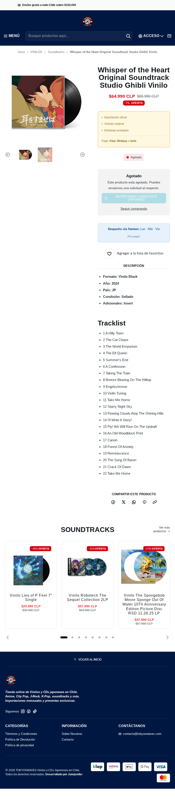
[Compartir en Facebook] (113, 502)
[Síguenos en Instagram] (23, 711)
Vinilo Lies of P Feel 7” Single (31, 597)
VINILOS (36, 52)
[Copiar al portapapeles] (154, 502)
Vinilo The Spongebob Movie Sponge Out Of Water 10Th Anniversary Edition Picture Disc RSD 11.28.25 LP (144, 604)
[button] (63, 637)
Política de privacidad (19, 745)
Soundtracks (56, 52)
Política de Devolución (20, 739)
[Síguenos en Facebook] (29, 711)
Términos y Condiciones (21, 734)
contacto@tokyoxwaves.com (142, 734)
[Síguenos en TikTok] (35, 711)
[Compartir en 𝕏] (123, 502)
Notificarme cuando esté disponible (136, 198)
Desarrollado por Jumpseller (63, 774)
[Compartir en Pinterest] (144, 502)
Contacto (68, 739)
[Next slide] (81, 154)
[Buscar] (128, 35)
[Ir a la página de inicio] (88, 22)
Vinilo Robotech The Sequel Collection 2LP (87, 597)
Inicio (21, 52)
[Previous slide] (8, 154)
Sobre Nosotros (72, 734)
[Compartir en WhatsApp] (134, 502)
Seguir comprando (134, 208)
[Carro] (169, 35)
